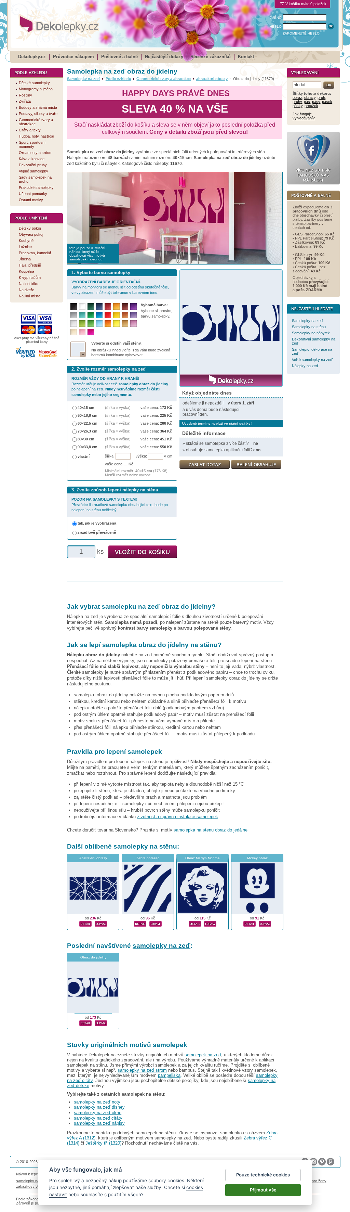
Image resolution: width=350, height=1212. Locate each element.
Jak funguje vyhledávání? (304, 116)
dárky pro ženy (313, 1181)
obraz (297, 97)
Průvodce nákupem (73, 56)
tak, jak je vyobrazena (97, 523)
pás (307, 102)
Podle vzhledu (118, 79)
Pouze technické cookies (263, 1174)
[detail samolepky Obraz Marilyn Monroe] (195, 923)
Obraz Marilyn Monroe (202, 858)
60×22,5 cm (87, 423)
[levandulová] (133, 315)
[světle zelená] (91, 323)
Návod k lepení (28, 1174)
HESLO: (276, 26)
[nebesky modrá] (99, 315)
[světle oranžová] (108, 323)
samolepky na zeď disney (99, 1107)
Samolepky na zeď (83, 79)
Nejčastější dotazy (164, 56)
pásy (316, 102)
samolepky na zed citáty (98, 1118)
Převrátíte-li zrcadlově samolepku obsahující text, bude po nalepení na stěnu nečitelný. (119, 504)
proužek (311, 106)
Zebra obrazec (147, 858)
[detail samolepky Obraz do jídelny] (85, 1022)
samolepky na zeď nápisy (99, 1123)
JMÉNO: (276, 18)
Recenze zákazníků (210, 56)
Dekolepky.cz (32, 56)
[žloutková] (116, 306)
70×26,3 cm (87, 431)
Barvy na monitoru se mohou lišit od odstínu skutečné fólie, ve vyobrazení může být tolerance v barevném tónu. (120, 287)
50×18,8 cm (87, 415)
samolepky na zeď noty (97, 1102)
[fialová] (133, 306)
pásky (297, 106)
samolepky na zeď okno (97, 1112)
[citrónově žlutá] (116, 323)
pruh (321, 97)
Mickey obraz (257, 858)
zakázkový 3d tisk (31, 1186)
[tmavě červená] (108, 306)
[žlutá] (116, 315)
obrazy (309, 97)
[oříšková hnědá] (125, 315)
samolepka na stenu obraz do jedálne (210, 830)
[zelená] (91, 315)
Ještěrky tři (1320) (103, 1143)
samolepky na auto (32, 1181)
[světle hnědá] (125, 323)
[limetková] (82, 323)
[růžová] (82, 332)
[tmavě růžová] (91, 332)
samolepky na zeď (161, 945)
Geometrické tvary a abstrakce (163, 79)
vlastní (84, 456)
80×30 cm (86, 439)
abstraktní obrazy (212, 79)
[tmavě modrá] (99, 306)
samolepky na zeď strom (142, 1070)
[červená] (108, 315)
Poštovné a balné (119, 56)
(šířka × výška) (118, 407)
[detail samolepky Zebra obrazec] (140, 923)
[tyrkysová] (82, 315)
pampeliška (169, 1075)
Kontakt (246, 56)
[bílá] (82, 306)
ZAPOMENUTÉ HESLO (301, 33)
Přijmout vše (263, 1189)
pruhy (297, 102)
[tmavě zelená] (91, 306)
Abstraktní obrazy (93, 858)
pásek (327, 102)
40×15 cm (86, 407)
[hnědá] (125, 306)
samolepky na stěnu (145, 846)
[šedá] (74, 315)
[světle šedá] (74, 323)
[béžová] (74, 332)
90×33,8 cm (87, 447)
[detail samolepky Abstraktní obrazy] (85, 923)
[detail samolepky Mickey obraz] (249, 923)
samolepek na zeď (203, 1054)
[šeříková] (133, 323)
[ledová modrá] (99, 323)
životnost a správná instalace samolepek (177, 816)
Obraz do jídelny (93, 957)
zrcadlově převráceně (97, 532)
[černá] (74, 306)
